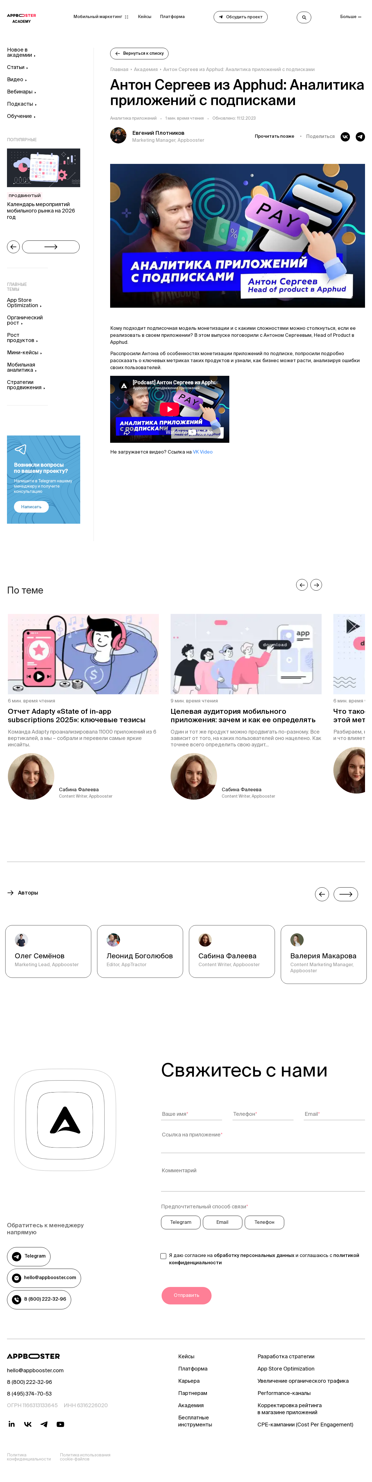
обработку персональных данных (254, 1256)
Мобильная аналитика (21, 368)
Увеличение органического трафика (303, 1381)
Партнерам (192, 1393)
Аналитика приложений (133, 118)
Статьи (15, 67)
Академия (146, 70)
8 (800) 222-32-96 (45, 1299)
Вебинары (20, 92)
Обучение (19, 116)
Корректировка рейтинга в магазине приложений (289, 1410)
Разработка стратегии (285, 1357)
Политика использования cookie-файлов (85, 1457)
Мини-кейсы (22, 353)
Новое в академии (19, 53)
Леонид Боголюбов (140, 957)
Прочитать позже (274, 136)
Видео (15, 80)
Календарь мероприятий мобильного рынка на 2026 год (41, 211)
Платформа (172, 17)
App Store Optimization (22, 303)
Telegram (35, 1256)
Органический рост (25, 321)
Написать (31, 507)
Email (222, 1223)
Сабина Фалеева (227, 957)
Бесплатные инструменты (195, 1422)
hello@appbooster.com (50, 1278)
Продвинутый (25, 196)
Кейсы (144, 17)
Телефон (264, 1223)
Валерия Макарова (323, 957)
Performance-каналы (284, 1393)
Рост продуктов (20, 338)
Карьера (189, 1381)
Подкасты (20, 104)
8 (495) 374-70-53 (29, 1394)
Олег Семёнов (40, 957)
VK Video (203, 452)
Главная (119, 70)
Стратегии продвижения (24, 385)
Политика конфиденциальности (29, 1457)
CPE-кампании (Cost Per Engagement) (305, 1425)
